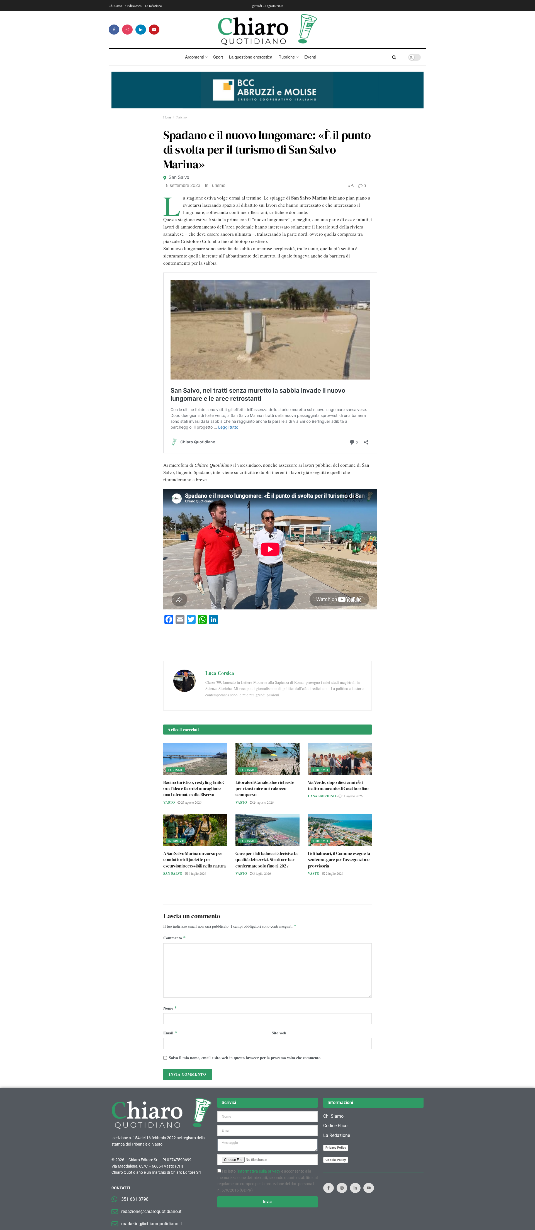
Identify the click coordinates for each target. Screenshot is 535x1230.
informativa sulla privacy (259, 1171)
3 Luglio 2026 (261, 873)
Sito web (279, 1033)
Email (170, 1033)
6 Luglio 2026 (197, 873)
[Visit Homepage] (267, 29)
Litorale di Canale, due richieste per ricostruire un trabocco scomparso (264, 788)
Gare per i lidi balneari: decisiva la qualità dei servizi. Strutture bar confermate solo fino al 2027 (266, 859)
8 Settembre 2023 (183, 185)
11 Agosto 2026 (352, 796)
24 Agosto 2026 (263, 802)
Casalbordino (322, 796)
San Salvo (179, 177)
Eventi (310, 57)
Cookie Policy (335, 1160)
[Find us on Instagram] (127, 30)
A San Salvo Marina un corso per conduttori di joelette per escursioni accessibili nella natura (194, 859)
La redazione (153, 5)
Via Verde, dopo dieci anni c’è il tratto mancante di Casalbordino (338, 785)
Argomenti (194, 57)
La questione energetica (250, 57)
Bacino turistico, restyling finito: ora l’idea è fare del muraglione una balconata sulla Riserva (193, 788)
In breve (176, 841)
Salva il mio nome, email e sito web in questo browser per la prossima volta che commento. (245, 1058)
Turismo (181, 117)
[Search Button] (394, 57)
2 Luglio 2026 (334, 873)
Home (167, 117)
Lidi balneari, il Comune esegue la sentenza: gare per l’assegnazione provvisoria (339, 859)
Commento (174, 938)
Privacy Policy (335, 1147)
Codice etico (133, 5)
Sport (218, 57)
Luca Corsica (219, 673)
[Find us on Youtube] (154, 30)
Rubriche (286, 57)
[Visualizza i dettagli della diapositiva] (267, 90)
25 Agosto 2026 (190, 802)
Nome (170, 1008)
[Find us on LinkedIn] (140, 30)
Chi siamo (115, 5)
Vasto (169, 802)
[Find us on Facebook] (114, 30)
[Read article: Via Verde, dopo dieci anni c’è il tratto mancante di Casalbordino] (340, 759)
